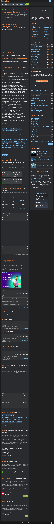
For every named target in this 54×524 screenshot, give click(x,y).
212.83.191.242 (34, 125)
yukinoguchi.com (35, 51)
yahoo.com (46, 34)
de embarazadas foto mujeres (19, 139)
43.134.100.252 (34, 131)
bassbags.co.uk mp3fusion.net (38, 102)
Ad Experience (9, 312)
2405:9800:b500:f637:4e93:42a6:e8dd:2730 (41, 126)
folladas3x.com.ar (15, 419)
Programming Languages (16, 173)
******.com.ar (19, 421)
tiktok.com (35, 31)
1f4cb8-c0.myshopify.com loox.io (39, 100)
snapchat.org (34, 61)
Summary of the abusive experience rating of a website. (14, 349)
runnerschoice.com (35, 53)
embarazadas (5, 128)
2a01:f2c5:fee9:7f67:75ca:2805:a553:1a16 (41, 141)
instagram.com (47, 27)
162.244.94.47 (34, 121)
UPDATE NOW (41, 13)
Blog (26, 522)
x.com (34, 29)
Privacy (29, 522)
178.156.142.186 (34, 139)
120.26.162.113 (34, 134)
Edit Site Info (5, 155)
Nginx (5, 181)
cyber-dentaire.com (35, 66)
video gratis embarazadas (8, 145)
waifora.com (34, 64)
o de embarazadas (19, 145)
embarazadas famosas (18, 135)
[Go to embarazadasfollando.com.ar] (24, 12)
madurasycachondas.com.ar (8, 415)
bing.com (35, 33)
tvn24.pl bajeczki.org (36, 110)
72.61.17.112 (33, 138)
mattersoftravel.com (36, 49)
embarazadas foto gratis (8, 150)
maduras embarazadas (18, 137)
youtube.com (47, 26)
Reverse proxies (17, 179)
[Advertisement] (15, 41)
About (32, 522)
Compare (24, 4)
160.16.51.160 (34, 128)
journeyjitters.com (35, 48)
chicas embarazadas (7, 141)
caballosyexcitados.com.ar (15, 424)
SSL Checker (14, 479)
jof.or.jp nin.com (35, 97)
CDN (3, 172)
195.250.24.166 (34, 133)
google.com (36, 26)
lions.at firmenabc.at (36, 112)
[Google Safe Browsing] (2, 472)
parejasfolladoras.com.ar (8, 426)
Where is (15, 366)
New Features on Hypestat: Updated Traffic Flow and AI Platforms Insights (43, 159)
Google (9, 461)
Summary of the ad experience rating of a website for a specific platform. (14, 315)
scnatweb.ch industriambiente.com (40, 105)
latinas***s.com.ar (6, 419)
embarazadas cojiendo (18, 141)
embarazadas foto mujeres (20, 132)
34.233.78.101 (34, 129)
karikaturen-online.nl (35, 54)
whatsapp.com (47, 38)
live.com (46, 36)
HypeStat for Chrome (43, 81)
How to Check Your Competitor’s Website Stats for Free (44, 165)
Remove (35, 181)
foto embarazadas (18, 147)
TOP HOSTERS (27, 1)
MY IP (50, 1)
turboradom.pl (34, 58)
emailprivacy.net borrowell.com (39, 90)
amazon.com (47, 29)
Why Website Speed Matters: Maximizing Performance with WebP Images (44, 153)
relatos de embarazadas (19, 143)
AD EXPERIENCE (32, 1)
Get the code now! (41, 193)
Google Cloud (7, 174)
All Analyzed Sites (20, 522)
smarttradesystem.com (36, 46)
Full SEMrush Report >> (23, 307)
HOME (12, 1)
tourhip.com (34, 56)
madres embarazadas (7, 135)
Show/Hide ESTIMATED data (40, 174)
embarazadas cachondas (16, 128)
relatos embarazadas (7, 143)
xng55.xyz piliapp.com (36, 95)
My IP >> (51, 143)
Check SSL (25, 495)
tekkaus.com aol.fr (36, 107)
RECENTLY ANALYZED (20, 1)
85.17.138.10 (9, 57)
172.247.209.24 (34, 136)
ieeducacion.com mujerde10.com (39, 92)
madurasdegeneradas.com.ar (9, 417)
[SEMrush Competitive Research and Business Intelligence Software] (8, 261)
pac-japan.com (34, 67)
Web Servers (5, 179)
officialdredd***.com (36, 62)
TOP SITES (15, 1)
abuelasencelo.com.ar (22, 417)
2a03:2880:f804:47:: (36, 118)
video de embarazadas (7, 147)
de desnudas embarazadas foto (9, 130)
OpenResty (6, 183)
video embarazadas (6, 139)
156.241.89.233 (34, 120)
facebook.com (36, 27)
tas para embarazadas (7, 132)
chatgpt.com (36, 34)
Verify (9, 501)
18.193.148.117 (34, 123)
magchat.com (34, 59)
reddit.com (46, 31)
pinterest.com (36, 38)
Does (15, 432)
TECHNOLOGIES (45, 1)
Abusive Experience (11, 346)
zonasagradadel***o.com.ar (8, 421)
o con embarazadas (6, 137)
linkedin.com (47, 33)
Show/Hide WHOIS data (39, 178)
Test (27, 515)
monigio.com (34, 44)
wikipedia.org (36, 36)
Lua (15, 176)
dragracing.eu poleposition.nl (38, 103)
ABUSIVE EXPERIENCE (38, 1)
